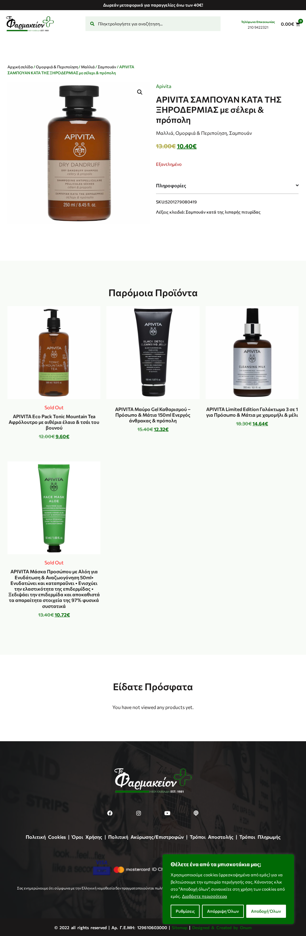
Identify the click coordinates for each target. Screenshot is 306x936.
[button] (139, 92)
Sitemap (179, 927)
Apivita (163, 86)
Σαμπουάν (107, 66)
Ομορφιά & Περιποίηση (57, 66)
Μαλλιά (88, 66)
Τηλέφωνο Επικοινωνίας (258, 22)
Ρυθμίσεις (185, 911)
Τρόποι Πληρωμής (260, 837)
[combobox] (152, 23)
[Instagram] (138, 813)
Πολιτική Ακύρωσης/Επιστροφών (146, 837)
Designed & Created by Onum (222, 927)
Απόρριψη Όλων (223, 911)
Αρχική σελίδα (20, 66)
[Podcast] (196, 813)
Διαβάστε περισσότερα (204, 896)
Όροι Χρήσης (87, 837)
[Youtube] (167, 813)
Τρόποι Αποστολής (211, 837)
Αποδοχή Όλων (266, 911)
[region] (228, 889)
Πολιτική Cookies (46, 837)
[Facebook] (110, 813)
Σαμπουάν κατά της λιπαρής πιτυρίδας (223, 211)
